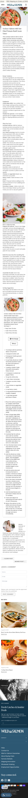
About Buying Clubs (7, 756)
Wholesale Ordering (7, 764)
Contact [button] (3, 737)
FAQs (3, 748)
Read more (4, 634)
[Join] (2, 723)
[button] (14, 741)
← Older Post (8, 558)
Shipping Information (8, 761)
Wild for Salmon (9, 790)
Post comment (8, 594)
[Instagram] (5, 780)
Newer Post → (20, 561)
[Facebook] (2, 780)
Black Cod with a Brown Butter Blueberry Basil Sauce (13, 632)
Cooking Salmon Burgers (7, 670)
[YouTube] (9, 780)
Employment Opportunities (10, 767)
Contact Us (5, 750)
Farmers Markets (6, 759)
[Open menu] (3, 5)
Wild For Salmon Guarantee (10, 753)
